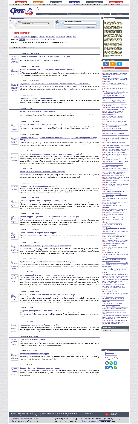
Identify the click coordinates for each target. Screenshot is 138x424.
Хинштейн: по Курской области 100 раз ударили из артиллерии (114, 125)
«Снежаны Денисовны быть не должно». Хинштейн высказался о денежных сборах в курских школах (113, 173)
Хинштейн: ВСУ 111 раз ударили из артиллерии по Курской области (115, 184)
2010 (18, 37)
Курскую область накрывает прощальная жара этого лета (112, 304)
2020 (53, 37)
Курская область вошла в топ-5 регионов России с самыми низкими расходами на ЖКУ (113, 97)
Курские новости (21, 2)
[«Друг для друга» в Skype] (111, 368)
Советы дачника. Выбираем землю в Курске (38, 233)
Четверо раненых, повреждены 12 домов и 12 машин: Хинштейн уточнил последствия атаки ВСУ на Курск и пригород (114, 270)
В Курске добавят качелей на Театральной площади (113, 244)
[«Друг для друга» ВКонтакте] (106, 64)
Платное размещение (74, 14)
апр (30, 39)
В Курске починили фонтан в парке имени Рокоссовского (115, 232)
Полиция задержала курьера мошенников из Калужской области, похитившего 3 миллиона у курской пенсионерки (113, 299)
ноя (51, 39)
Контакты (119, 14)
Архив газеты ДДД (56, 2)
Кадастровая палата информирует (34, 354)
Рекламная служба (111, 355)
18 (47, 42)
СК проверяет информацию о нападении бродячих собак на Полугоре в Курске (115, 88)
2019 (50, 37)
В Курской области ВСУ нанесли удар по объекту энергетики (115, 181)
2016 (40, 37)
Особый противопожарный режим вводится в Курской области (114, 251)
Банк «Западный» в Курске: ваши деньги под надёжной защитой (47, 69)
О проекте (45, 14)
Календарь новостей (109, 327)
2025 (70, 37)
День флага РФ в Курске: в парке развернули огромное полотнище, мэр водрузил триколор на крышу (114, 259)
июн (36, 39)
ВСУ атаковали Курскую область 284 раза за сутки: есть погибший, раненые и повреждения (115, 264)
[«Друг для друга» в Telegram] (119, 64)
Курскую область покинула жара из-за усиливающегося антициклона (115, 162)
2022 (60, 37)
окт (48, 39)
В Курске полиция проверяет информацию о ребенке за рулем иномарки (113, 214)
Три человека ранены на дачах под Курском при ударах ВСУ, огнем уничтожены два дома (115, 281)
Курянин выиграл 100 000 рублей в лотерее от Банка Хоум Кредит (47, 295)
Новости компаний (109, 68)
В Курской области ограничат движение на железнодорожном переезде (115, 83)
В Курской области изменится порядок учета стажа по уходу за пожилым (115, 134)
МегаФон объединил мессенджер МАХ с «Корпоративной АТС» (114, 154)
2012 (25, 37)
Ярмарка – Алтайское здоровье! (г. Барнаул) (38, 186)
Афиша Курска (74, 2)
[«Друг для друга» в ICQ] (115, 368)
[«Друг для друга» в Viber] (107, 363)
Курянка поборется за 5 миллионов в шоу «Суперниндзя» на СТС (115, 146)
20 (51, 42)
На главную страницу (17, 18)
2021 (57, 37)
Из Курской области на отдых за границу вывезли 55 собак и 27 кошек (114, 101)
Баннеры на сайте (109, 18)
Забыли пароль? (91, 27)
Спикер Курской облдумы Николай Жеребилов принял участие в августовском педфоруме (115, 79)
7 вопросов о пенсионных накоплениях (36, 98)
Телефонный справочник (94, 2)
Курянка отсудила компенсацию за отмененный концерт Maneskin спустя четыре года (114, 74)
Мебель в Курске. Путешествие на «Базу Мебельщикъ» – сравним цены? (50, 217)
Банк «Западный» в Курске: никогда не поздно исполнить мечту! (47, 275)
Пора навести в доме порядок (32, 339)
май (33, 39)
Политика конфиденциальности (91, 421)
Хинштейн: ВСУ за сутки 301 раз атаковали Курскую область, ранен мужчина (114, 219)
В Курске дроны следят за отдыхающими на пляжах (112, 290)
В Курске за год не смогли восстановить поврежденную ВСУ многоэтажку (112, 224)
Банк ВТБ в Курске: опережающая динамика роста (41, 125)
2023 (63, 37)
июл (40, 39)
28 (66, 42)
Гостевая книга (109, 353)
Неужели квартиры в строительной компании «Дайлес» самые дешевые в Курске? (55, 84)
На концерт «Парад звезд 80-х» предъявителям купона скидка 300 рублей (51, 154)
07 (27, 42)
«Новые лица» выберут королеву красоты (37, 111)
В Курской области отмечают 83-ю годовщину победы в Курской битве (114, 209)
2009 (15, 37)
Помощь (101, 14)
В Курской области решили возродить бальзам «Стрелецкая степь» (115, 177)
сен (46, 39)
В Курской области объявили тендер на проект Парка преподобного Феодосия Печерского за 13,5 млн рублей (115, 276)
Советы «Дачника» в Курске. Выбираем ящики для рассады (45, 56)
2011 (22, 37)
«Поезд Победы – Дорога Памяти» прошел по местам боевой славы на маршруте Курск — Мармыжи (114, 236)
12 (36, 42)
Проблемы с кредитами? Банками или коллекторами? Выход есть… (48, 262)
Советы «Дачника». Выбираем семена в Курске (40, 368)
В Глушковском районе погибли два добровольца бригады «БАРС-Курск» (115, 92)
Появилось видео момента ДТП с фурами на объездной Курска (114, 192)
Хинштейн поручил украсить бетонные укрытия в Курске (112, 165)
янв (17, 39)
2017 (43, 37)
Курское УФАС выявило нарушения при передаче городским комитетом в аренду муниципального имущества (115, 308)
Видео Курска (38, 2)
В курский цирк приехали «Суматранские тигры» (40, 311)
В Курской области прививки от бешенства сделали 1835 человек (113, 116)
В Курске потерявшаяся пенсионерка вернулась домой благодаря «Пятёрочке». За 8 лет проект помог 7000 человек (115, 150)
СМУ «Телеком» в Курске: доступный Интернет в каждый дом (45, 246)
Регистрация (67, 27)
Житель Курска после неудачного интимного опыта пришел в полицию (114, 108)
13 (38, 42)
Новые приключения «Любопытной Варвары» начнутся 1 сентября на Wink (115, 240)
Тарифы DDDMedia (116, 2)
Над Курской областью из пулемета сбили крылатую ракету (115, 202)
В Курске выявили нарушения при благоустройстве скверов (114, 158)
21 (53, 42)
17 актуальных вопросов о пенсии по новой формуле (42, 172)
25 (60, 42)
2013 (29, 37)
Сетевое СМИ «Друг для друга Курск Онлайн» (25, 418)
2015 (36, 37)
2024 (67, 37)
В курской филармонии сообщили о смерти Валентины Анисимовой (115, 294)
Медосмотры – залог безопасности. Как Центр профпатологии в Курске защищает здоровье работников (115, 322)
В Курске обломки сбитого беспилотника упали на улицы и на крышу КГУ (115, 130)
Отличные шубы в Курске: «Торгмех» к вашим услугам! (43, 201)
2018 (47, 37)
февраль (22, 39)
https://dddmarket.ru (105, 420)
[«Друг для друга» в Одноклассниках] (113, 64)
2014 (32, 37)
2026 (74, 37)
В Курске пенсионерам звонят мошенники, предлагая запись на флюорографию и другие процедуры (113, 286)
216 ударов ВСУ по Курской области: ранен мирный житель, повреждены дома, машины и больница (115, 317)
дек (54, 39)
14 (40, 42)
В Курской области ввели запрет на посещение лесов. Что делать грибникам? (115, 169)
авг (43, 39)
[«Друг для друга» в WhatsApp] (111, 363)
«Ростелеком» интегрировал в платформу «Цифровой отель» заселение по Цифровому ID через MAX (115, 138)
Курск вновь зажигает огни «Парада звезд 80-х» (40, 325)
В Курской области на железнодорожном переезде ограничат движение (114, 121)
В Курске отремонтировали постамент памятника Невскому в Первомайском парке (112, 112)
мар (27, 39)
